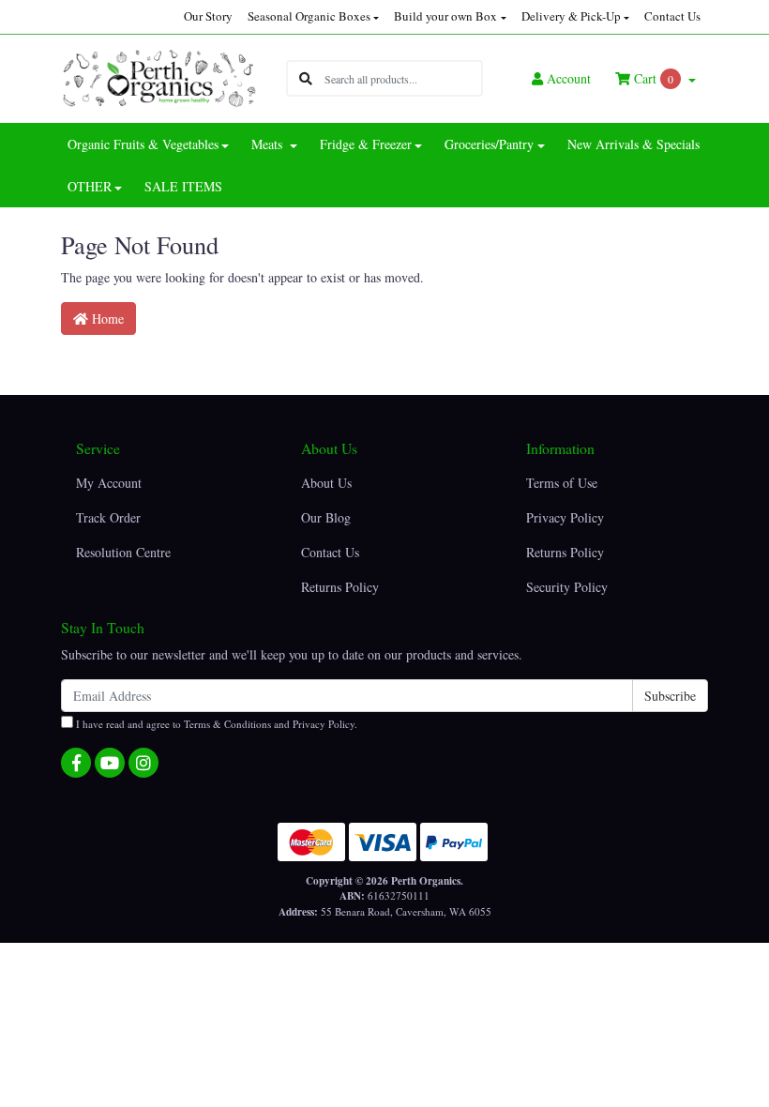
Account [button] (569, 78)
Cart (651, 78)
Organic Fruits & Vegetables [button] (143, 144)
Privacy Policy (565, 517)
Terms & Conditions (227, 724)
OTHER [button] (90, 186)
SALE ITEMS (183, 186)
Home (106, 318)
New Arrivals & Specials (633, 144)
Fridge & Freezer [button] (366, 144)
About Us (326, 483)
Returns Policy (340, 587)
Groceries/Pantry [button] (489, 144)
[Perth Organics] (159, 76)
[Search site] (305, 78)
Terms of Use (561, 483)
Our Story (208, 16)
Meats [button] (268, 144)
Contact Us (672, 16)
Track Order (108, 517)
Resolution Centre (123, 552)
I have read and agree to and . (215, 724)
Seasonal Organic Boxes (309, 16)
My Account (109, 483)
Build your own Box (445, 16)
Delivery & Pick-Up (571, 16)
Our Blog (326, 517)
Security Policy (567, 587)
